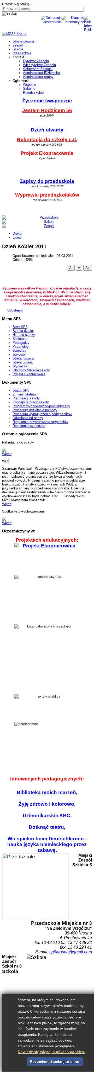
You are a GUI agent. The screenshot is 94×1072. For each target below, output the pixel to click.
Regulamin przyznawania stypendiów (40, 422)
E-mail (17, 237)
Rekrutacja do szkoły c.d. (47, 139)
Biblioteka (20, 339)
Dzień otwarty (47, 130)
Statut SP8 (21, 390)
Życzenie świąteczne (47, 100)
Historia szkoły (24, 335)
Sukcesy (19, 354)
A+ (87, 268)
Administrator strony (38, 77)
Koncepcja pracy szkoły (31, 402)
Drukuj (17, 233)
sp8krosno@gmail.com (70, 952)
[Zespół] (47, 226)
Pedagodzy (21, 343)
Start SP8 (20, 327)
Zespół (18, 45)
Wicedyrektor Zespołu (39, 65)
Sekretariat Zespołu (37, 69)
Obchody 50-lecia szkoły (31, 370)
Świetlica (19, 350)
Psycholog (20, 346)
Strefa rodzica (23, 358)
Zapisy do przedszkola (47, 181)
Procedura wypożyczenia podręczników (42, 414)
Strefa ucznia (23, 362)
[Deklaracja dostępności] (38, 18)
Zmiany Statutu (24, 394)
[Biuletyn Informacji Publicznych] (27, 18)
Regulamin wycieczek (29, 426)
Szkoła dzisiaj (23, 331)
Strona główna (23, 41)
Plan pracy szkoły (26, 398)
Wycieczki (20, 366)
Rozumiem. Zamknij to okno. (55, 1061)
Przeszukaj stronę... (17, 4)
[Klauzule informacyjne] (33, 18)
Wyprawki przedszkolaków (47, 195)
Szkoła (18, 49)
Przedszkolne (33, 92)
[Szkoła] (47, 222)
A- (71, 268)
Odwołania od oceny (28, 418)
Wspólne (29, 85)
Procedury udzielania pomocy (35, 410)
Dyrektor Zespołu (36, 61)
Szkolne (29, 89)
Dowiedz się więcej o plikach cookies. (51, 1052)
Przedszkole (22, 53)
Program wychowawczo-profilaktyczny (41, 406)
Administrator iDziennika (41, 73)
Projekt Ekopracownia (47, 153)
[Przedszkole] (47, 217)
